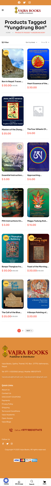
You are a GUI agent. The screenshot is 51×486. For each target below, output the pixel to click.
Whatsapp (19, 484)
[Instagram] (30, 2)
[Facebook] (19, 2)
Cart (44, 484)
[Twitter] (24, 2)
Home (8, 32)
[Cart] (44, 482)
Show (43, 42)
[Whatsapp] (19, 482)
